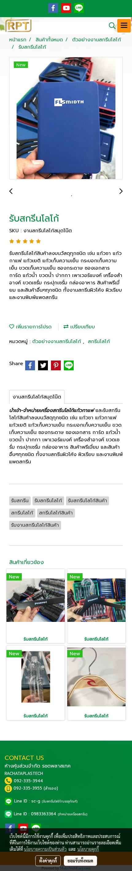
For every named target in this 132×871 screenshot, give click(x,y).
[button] (110, 25)
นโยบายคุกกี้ (88, 849)
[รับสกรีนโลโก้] (66, 118)
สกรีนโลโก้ (99, 341)
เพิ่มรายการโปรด (33, 327)
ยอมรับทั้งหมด (80, 860)
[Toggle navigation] (124, 25)
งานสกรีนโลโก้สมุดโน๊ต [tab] (37, 397)
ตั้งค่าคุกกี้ (48, 860)
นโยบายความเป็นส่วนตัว (45, 849)
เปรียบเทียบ (81, 327)
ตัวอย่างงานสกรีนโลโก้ (57, 341)
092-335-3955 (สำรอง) (36, 788)
